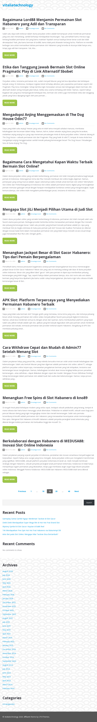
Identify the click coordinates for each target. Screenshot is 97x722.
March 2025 (7, 637)
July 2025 (6, 622)
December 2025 (9, 602)
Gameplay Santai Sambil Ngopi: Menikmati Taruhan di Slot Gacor (29, 518)
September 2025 (9, 614)
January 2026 (8, 598)
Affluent (27, 717)
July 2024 (6, 669)
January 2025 (8, 645)
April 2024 (7, 680)
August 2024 (8, 665)
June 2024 (7, 673)
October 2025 (8, 610)
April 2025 (7, 634)
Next (77, 491)
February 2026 (8, 594)
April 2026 (7, 587)
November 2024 (9, 653)
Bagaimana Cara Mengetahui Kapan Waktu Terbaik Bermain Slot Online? (48, 164)
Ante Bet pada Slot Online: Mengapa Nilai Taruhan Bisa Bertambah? (30, 534)
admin (21, 28)
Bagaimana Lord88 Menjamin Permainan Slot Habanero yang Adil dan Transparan (42, 21)
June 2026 (7, 579)
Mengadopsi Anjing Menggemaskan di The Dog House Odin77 (43, 116)
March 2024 (7, 684)
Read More (9, 55)
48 (69, 491)
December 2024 (9, 649)
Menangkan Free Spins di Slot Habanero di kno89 (45, 397)
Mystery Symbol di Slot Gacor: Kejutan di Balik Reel (23, 526)
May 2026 (7, 583)
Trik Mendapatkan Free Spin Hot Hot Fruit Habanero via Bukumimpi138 (32, 530)
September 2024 (9, 661)
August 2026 (8, 571)
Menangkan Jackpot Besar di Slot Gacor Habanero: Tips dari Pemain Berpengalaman (47, 254)
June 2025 (7, 626)
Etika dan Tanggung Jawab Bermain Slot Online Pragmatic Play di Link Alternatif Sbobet (44, 69)
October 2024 (8, 657)
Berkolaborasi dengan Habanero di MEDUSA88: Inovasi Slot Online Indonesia (43, 443)
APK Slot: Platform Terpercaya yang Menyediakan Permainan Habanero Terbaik (46, 302)
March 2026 (7, 591)
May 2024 (7, 676)
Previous (22, 491)
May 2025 (7, 630)
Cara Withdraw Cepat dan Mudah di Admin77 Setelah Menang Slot (42, 349)
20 (56, 491)
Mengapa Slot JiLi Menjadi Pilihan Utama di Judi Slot (48, 209)
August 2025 (8, 618)
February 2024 (8, 688)
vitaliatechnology (18, 5)
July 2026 (6, 575)
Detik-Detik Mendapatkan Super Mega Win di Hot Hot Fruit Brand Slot (31, 522)
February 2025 (8, 641)
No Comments (49, 28)
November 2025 (9, 606)
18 (43, 491)
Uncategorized (34, 28)
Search (89, 502)
